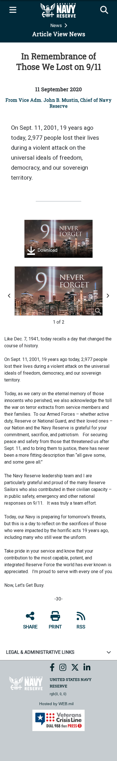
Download (46, 250)
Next (108, 296)
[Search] (104, 10)
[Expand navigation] (12, 10)
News (56, 25)
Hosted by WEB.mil (56, 703)
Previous (10, 296)
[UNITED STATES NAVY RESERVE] (26, 683)
